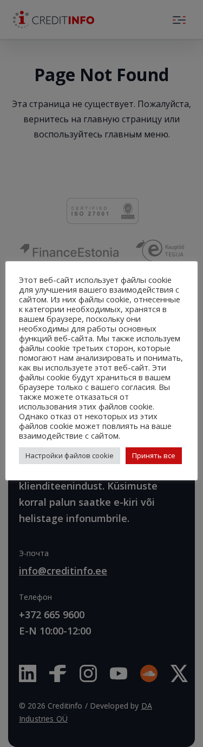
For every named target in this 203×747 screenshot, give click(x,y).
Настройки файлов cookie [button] (69, 455)
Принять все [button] (153, 455)
